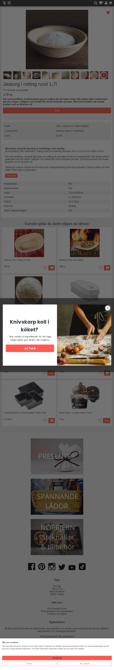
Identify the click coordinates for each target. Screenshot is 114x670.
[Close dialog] (107, 308)
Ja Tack (30, 348)
